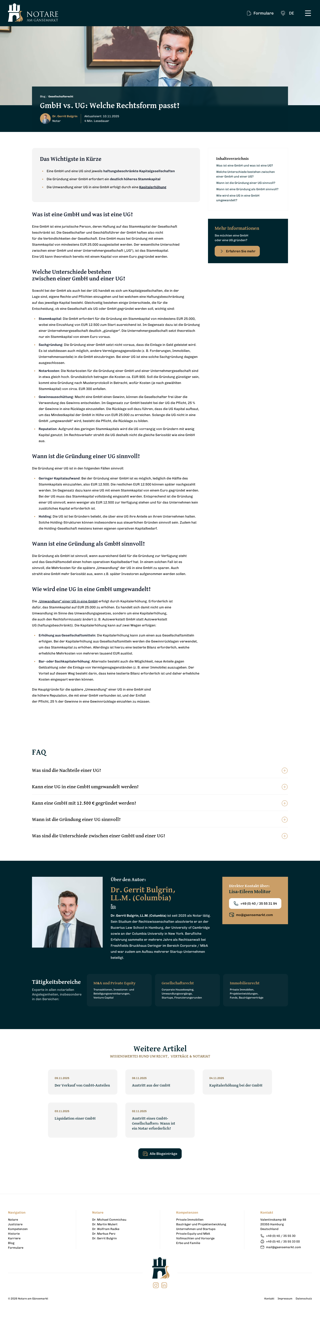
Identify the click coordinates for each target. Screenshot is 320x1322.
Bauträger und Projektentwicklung (201, 1224)
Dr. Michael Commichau (109, 1219)
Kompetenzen (18, 1229)
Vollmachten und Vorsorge (195, 1238)
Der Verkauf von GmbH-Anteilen (82, 1085)
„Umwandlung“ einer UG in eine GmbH (68, 601)
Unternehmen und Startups (196, 1229)
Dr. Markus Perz (104, 1233)
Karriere (14, 1238)
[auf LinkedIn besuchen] (164, 1285)
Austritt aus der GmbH (151, 1085)
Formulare (15, 1248)
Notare (13, 1219)
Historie (14, 1233)
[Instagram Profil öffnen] (155, 1285)
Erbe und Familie (188, 1243)
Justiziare (15, 1224)
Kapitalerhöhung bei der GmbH (235, 1085)
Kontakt (269, 1298)
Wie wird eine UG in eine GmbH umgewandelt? (238, 198)
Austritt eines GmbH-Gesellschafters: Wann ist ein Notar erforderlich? (153, 1123)
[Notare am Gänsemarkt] (33, 12)
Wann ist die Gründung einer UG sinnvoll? (245, 183)
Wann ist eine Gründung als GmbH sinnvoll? (247, 189)
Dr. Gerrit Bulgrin (104, 1238)
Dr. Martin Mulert (105, 1224)
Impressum (285, 1298)
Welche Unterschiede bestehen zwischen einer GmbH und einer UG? (245, 174)
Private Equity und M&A (193, 1233)
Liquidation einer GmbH (75, 1118)
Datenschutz (304, 1298)
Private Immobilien (190, 1219)
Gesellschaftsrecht (60, 96)
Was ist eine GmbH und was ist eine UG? (244, 165)
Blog (42, 96)
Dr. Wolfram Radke (105, 1229)
